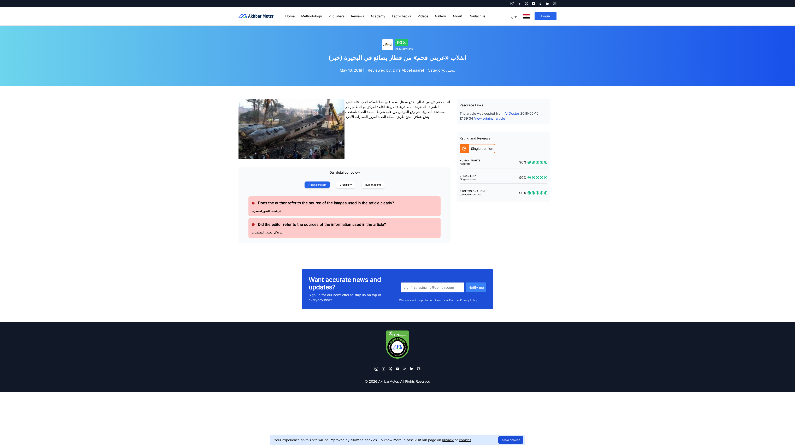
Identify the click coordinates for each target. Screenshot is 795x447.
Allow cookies (511, 440)
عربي (514, 16)
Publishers (336, 16)
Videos (423, 16)
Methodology (311, 16)
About (457, 16)
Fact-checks (401, 16)
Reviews (357, 16)
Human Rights (373, 184)
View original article (489, 118)
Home (290, 16)
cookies (465, 440)
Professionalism (317, 184)
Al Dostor (512, 113)
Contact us (477, 16)
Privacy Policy (468, 300)
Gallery (440, 16)
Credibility (346, 184)
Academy (378, 16)
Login (545, 16)
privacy (448, 440)
